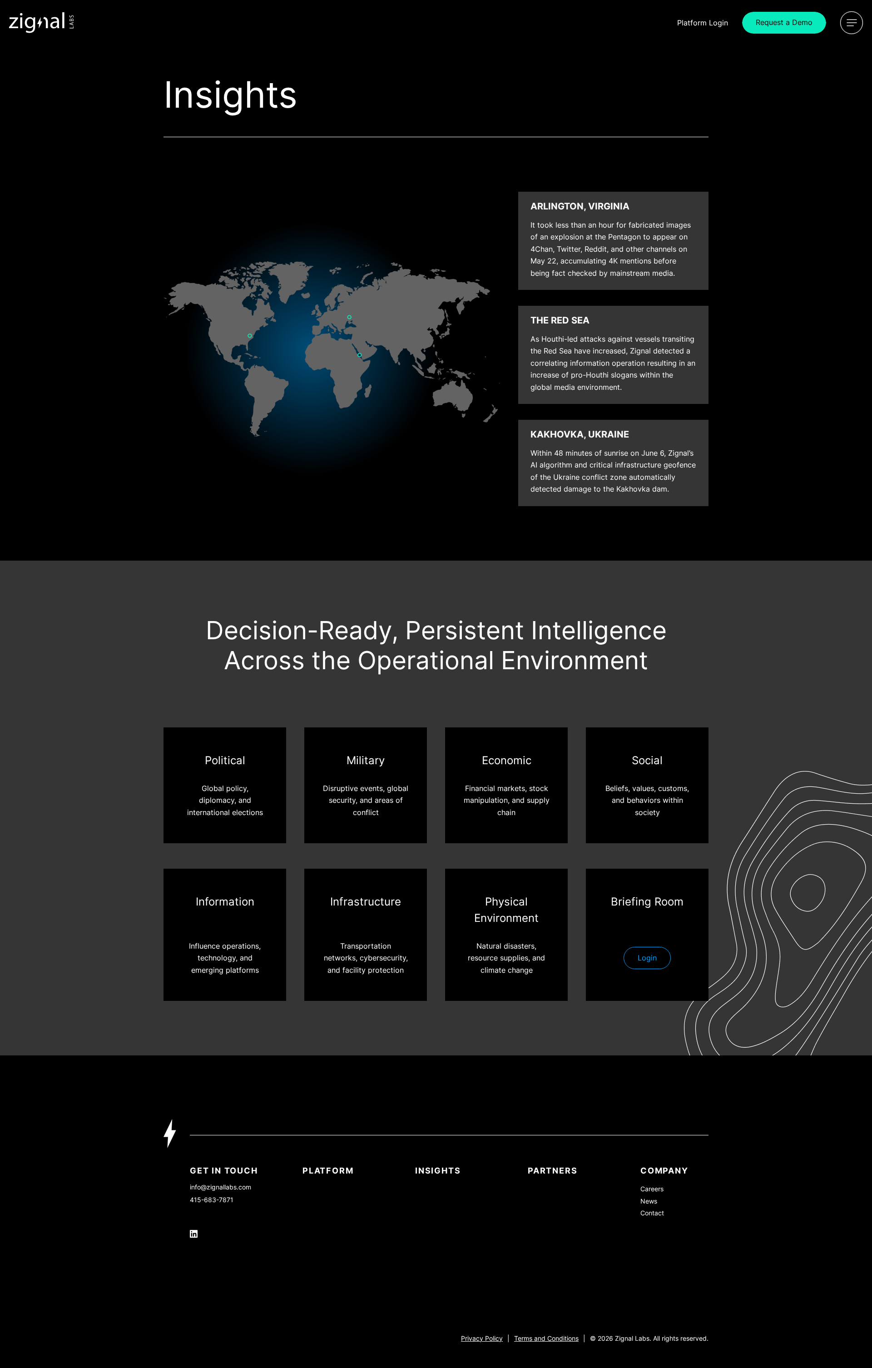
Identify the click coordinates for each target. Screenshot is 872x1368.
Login (702, 22)
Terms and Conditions (546, 1338)
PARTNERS (552, 1170)
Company (664, 1170)
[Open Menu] (851, 22)
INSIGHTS (438, 1170)
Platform (327, 1170)
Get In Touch (224, 1170)
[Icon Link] (41, 22)
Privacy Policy (482, 1338)
